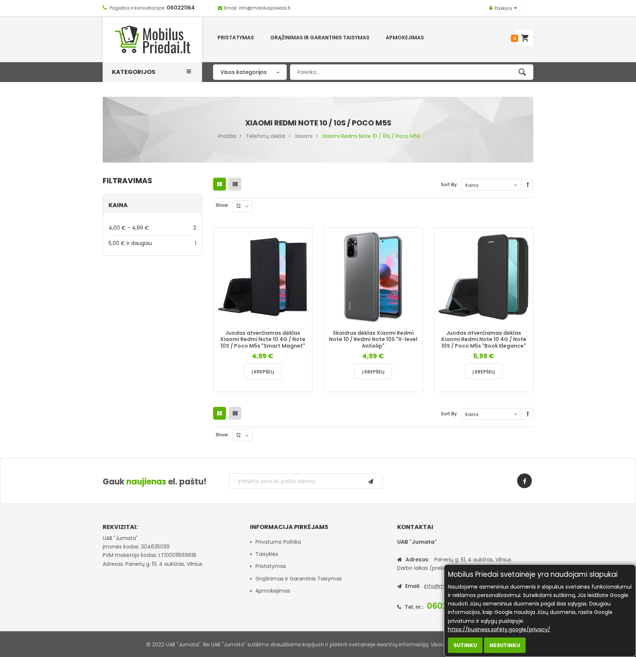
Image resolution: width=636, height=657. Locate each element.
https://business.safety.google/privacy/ (499, 629)
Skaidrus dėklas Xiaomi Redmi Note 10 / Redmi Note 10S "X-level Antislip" (373, 339)
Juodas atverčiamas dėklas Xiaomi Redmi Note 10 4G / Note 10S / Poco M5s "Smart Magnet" (262, 339)
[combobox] (411, 72)
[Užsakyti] (371, 481)
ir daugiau (152, 243)
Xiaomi (303, 136)
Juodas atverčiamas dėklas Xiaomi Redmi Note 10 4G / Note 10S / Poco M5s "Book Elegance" (483, 339)
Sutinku (465, 645)
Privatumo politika (278, 542)
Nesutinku (505, 645)
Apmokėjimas (272, 590)
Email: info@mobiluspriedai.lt (257, 8)
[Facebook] (524, 480)
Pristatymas (270, 566)
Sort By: (449, 184)
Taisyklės (266, 554)
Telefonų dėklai (265, 136)
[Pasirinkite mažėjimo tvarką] (528, 185)
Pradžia (227, 136)
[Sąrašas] (235, 184)
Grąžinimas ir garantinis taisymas (298, 578)
